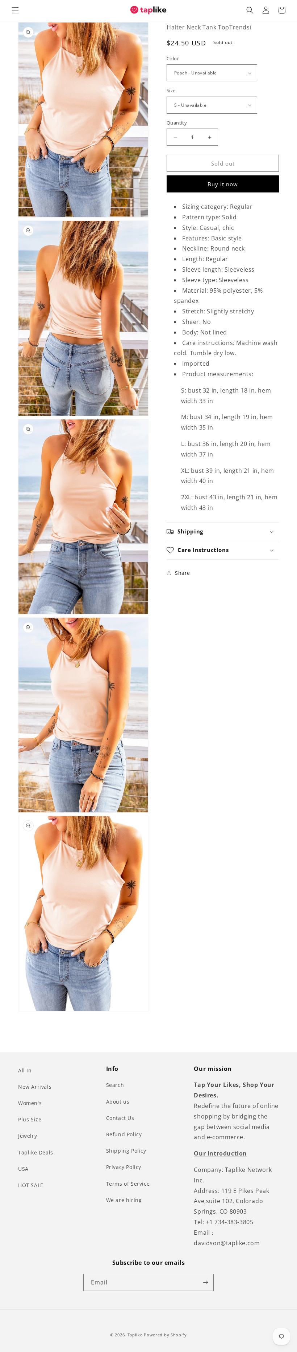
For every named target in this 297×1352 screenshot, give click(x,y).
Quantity (177, 122)
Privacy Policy (123, 1167)
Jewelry (27, 1135)
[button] (15, 10)
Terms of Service (128, 1183)
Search (115, 1084)
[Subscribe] (205, 1282)
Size (171, 90)
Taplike (135, 1334)
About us (118, 1101)
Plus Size (29, 1119)
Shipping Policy (126, 1150)
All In (25, 1070)
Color (173, 58)
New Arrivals (34, 1086)
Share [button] (182, 572)
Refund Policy (124, 1134)
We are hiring (124, 1200)
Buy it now (223, 184)
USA (23, 1168)
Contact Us (120, 1118)
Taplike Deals (35, 1152)
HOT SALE (30, 1185)
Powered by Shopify (165, 1334)
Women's (30, 1103)
